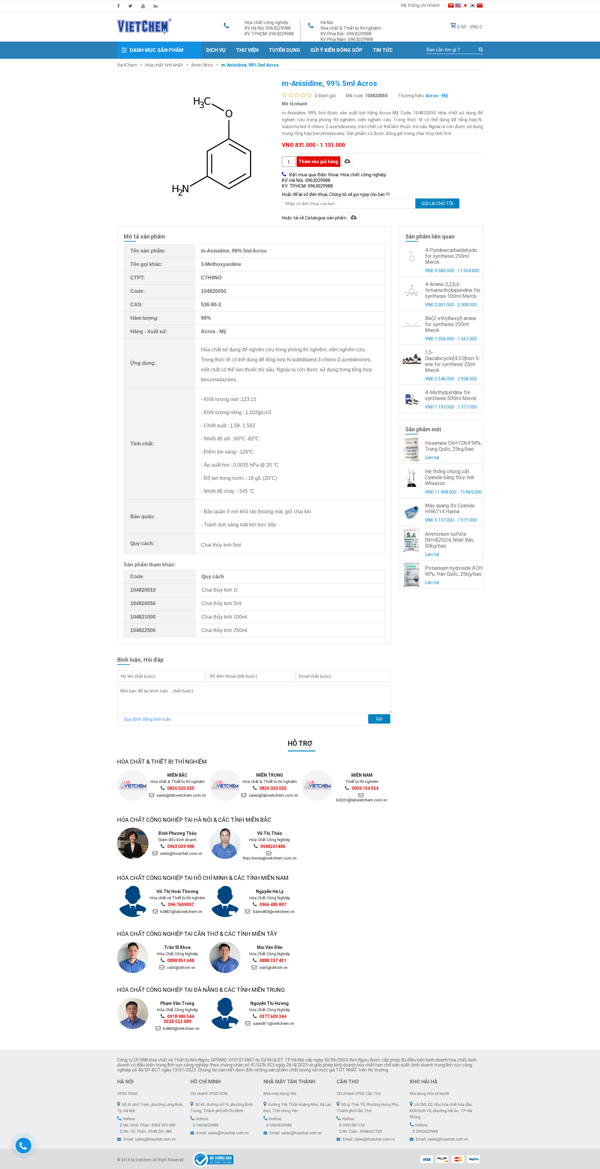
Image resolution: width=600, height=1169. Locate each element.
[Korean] (472, 6)
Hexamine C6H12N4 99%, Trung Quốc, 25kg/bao (453, 446)
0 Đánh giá (325, 95)
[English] (458, 6)
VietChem (127, 65)
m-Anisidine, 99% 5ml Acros (250, 65)
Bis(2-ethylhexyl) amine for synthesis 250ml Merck (450, 324)
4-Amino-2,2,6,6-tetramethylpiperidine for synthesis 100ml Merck (452, 290)
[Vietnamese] (451, 6)
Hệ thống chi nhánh (420, 5)
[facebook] (118, 5)
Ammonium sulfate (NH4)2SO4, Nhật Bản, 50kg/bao (449, 540)
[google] (143, 5)
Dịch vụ (216, 50)
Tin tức (383, 50)
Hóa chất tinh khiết (164, 65)
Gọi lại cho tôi (437, 203)
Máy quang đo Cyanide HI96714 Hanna (450, 508)
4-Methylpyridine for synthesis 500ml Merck (451, 395)
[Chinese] (480, 6)
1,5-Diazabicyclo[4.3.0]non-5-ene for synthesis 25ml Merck (452, 361)
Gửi (379, 718)
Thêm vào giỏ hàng (318, 161)
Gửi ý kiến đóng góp (336, 50)
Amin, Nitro (202, 65)
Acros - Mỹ (437, 95)
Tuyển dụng (284, 50)
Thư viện (247, 50)
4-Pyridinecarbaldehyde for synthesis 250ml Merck (451, 256)
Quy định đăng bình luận (147, 719)
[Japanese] (465, 6)
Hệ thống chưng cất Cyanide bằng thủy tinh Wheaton (449, 477)
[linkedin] (156, 5)
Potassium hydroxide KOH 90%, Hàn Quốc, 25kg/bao (454, 571)
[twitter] (130, 5)
